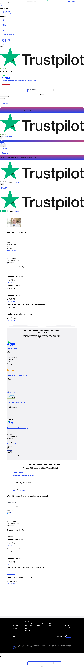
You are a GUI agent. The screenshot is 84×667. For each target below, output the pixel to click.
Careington (4, 21)
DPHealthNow (4, 41)
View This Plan (15, 490)
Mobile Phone (18, 507)
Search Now (42, 94)
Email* (17, 506)
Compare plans (9, 452)
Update (42, 666)
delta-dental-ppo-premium (6, 40)
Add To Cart (16, 365)
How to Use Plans (5, 148)
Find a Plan (2, 5)
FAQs (3, 104)
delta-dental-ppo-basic (6, 39)
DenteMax (4, 25)
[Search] (1, 136)
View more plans (9, 446)
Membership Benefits (6, 102)
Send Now (8, 512)
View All (1, 46)
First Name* (18, 501)
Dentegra (3, 31)
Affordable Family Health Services (8, 34)
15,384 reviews (16, 182)
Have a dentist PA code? (3, 96)
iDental (3, 23)
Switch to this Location (11, 282)
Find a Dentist (2, 143)
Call (21, 490)
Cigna (3, 20)
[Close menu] (1, 138)
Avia (3, 29)
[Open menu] (0, 3)
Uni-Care (3, 30)
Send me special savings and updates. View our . (19, 513)
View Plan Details (10, 365)
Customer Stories (5, 103)
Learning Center (5, 153)
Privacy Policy (27, 513)
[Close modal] (1, 653)
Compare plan (10, 367)
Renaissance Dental (5, 36)
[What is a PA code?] (8, 96)
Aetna (3, 19)
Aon (3, 35)
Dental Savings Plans (6, 11)
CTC (3, 44)
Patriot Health (4, 26)
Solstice (3, 24)
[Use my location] (55, 90)
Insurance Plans (10, 252)
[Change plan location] (8, 2)
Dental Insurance (5, 12)
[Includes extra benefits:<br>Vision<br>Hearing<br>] (7, 363)
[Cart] (3, 136)
